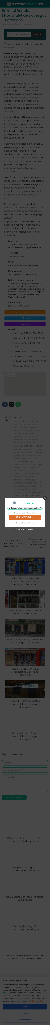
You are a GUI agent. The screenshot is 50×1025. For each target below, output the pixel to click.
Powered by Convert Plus (25, 529)
